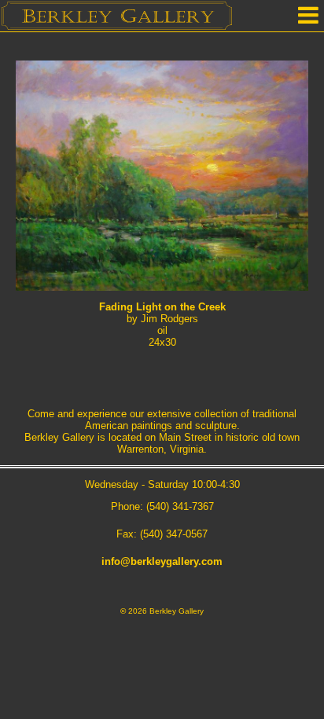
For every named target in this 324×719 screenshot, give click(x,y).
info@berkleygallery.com (162, 561)
